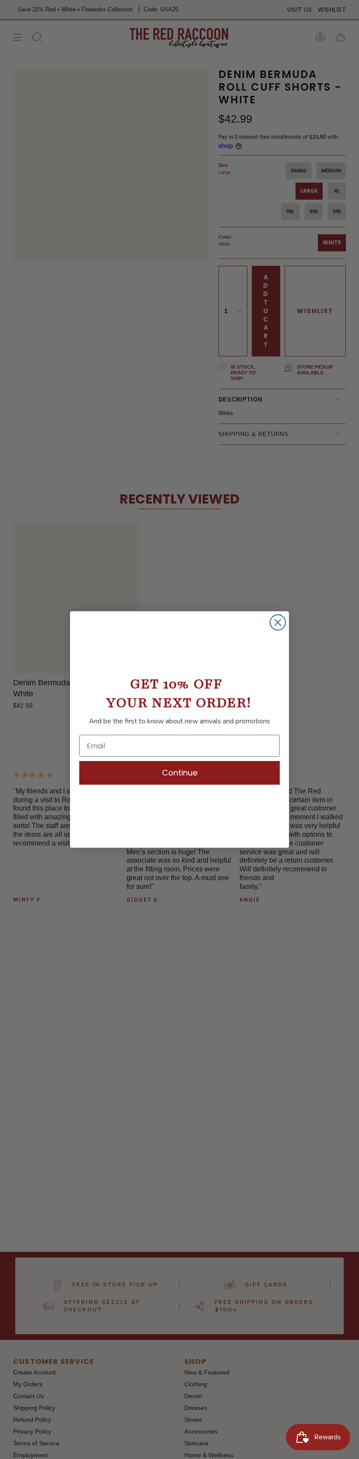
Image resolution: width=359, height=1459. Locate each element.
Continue (179, 772)
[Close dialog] (277, 622)
